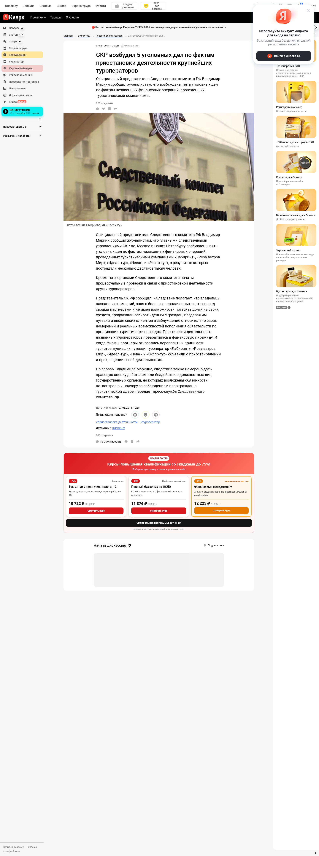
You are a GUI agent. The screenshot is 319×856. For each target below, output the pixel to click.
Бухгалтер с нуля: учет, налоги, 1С (93, 486)
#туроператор (150, 422)
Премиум (36, 17)
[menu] (23, 71)
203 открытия (104, 435)
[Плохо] (156, 414)
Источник (103, 428)
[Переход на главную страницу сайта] (13, 17)
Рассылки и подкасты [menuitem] (16, 135)
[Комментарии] (97, 108)
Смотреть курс (96, 510)
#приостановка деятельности (116, 422)
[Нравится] (103, 108)
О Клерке (72, 17)
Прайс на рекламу (13, 847)
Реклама (32, 847)
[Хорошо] (135, 414)
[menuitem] (22, 28)
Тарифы (55, 17)
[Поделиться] (115, 108)
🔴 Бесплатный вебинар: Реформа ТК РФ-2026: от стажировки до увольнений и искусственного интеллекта (159, 27)
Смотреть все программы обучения (159, 522)
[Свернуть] (314, 853)
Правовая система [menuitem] (14, 126)
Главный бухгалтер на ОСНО (151, 486)
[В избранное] (109, 108)
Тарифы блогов (11, 851)
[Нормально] (145, 414)
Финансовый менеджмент (213, 487)
